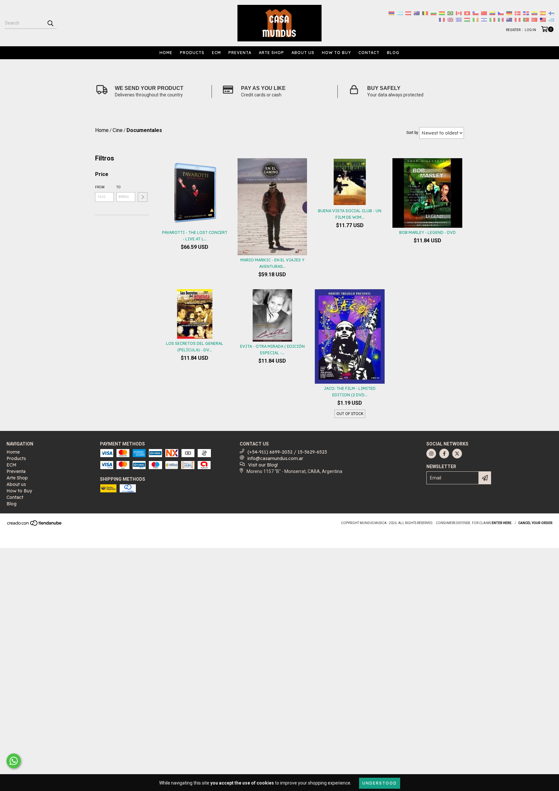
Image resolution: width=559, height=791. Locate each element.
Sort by (412, 132)
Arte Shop (271, 52)
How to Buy (336, 52)
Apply (143, 197)
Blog (393, 52)
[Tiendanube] (34, 525)
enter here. (502, 523)
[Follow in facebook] (444, 453)
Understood (379, 783)
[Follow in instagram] (431, 453)
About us (302, 52)
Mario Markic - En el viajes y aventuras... (272, 263)
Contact (368, 52)
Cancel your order (535, 523)
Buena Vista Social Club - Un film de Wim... (349, 214)
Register (513, 30)
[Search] (50, 23)
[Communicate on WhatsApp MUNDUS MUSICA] (13, 760)
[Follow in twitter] (457, 453)
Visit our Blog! (263, 465)
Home (165, 52)
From (99, 187)
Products (192, 52)
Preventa (239, 52)
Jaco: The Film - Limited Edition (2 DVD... (350, 391)
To (118, 187)
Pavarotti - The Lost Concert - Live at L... (194, 235)
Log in (530, 30)
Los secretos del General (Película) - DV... (194, 346)
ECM (216, 52)
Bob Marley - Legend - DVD (427, 232)
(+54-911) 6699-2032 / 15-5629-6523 (287, 452)
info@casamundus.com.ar (275, 458)
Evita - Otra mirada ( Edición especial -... (272, 349)
